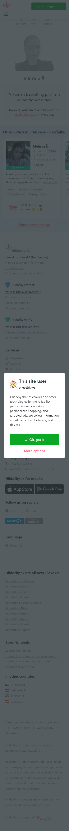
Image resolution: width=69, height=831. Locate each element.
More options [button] (34, 450)
